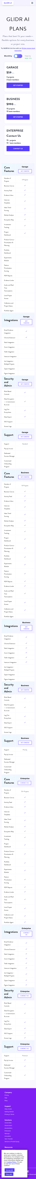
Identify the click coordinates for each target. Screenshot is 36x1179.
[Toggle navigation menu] (32, 3)
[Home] (8, 3)
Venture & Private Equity (12, 1141)
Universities (8, 1123)
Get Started (18, 85)
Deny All (9, 1174)
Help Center (8, 1109)
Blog (6, 1100)
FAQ (6, 1098)
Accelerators (8, 1128)
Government (8, 1125)
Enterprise (8, 1131)
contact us (24, 783)
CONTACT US (18, 149)
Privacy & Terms (9, 1114)
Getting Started (9, 1111)
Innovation (8, 1136)
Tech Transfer (9, 1139)
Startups (7, 1133)
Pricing (7, 1095)
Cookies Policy (11, 1162)
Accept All (9, 1170)
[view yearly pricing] (18, 56)
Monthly (8, 56)
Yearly (28, 56)
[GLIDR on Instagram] (27, 1172)
